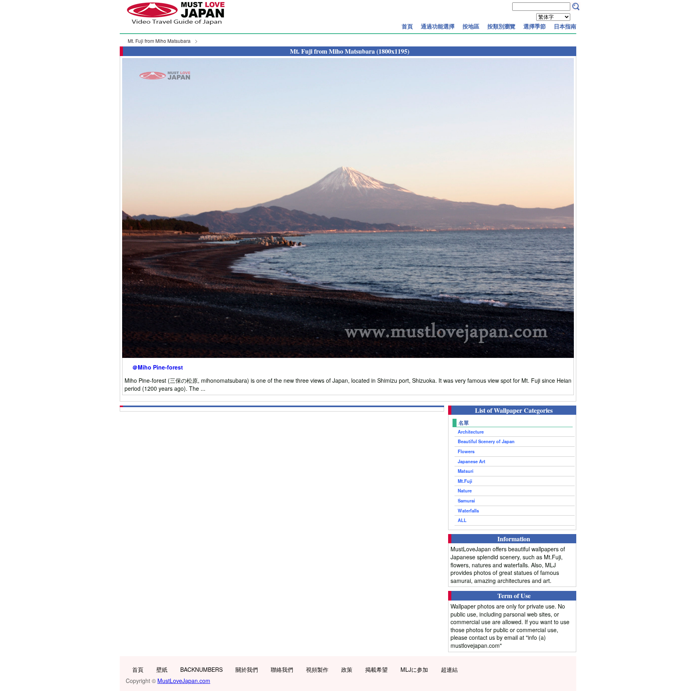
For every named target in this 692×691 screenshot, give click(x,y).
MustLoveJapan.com (183, 681)
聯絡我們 (282, 669)
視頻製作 (317, 669)
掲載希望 (376, 669)
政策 (346, 669)
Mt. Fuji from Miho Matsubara (159, 40)
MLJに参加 (414, 669)
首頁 (407, 26)
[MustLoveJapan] (176, 26)
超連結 (449, 669)
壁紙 (161, 669)
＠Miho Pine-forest (157, 367)
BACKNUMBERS (201, 669)
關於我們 (246, 669)
